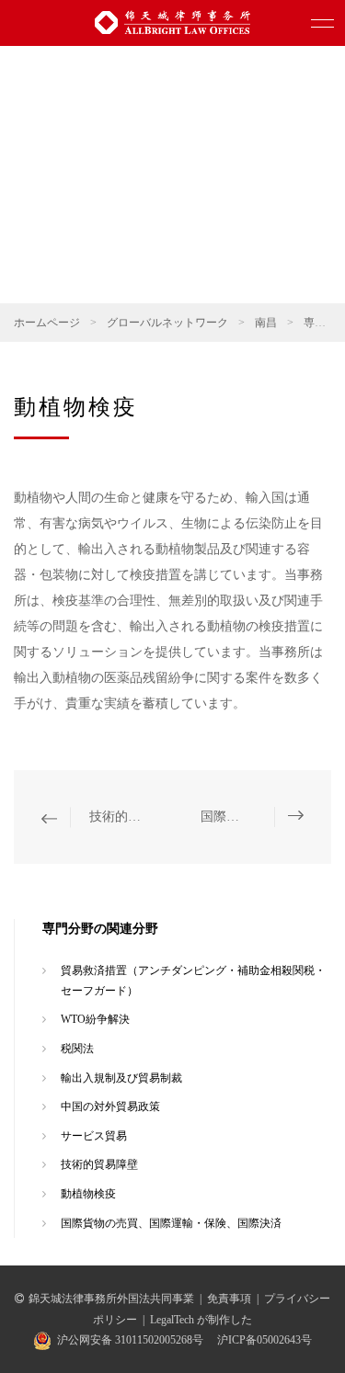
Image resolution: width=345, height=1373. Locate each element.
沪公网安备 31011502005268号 (130, 1339)
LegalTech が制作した (201, 1319)
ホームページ (47, 322)
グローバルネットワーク (167, 322)
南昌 (266, 322)
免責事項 (229, 1298)
